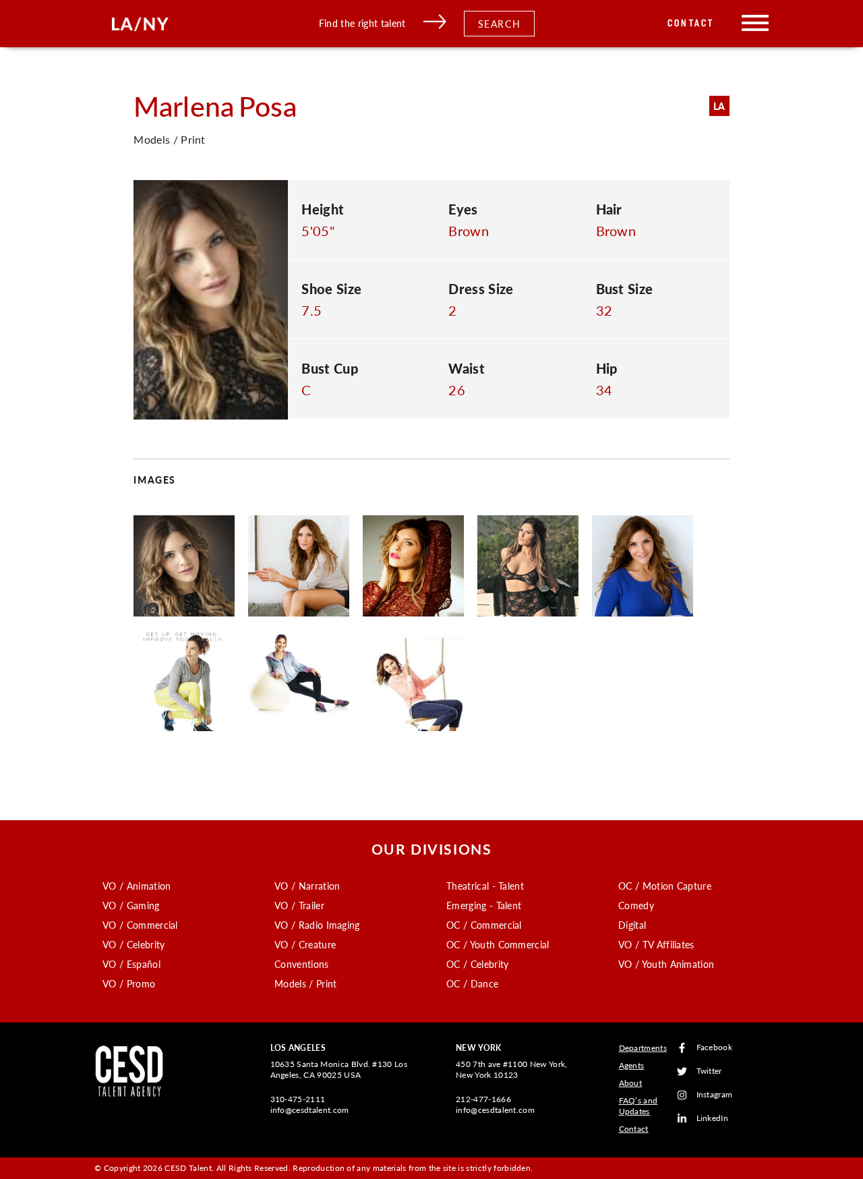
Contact (690, 23)
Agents (632, 1065)
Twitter (709, 1071)
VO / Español (131, 964)
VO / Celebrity (133, 944)
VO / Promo (128, 983)
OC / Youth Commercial (497, 944)
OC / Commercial (484, 924)
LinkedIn (712, 1119)
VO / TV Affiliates (656, 944)
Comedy (636, 905)
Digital (632, 924)
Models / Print (305, 983)
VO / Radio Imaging (317, 924)
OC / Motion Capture (664, 885)
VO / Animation (136, 885)
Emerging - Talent (483, 905)
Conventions (301, 964)
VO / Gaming (131, 905)
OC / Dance (472, 983)
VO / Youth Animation (666, 964)
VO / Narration (307, 885)
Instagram (714, 1095)
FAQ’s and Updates (638, 1106)
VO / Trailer (299, 905)
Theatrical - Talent (485, 885)
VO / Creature (305, 944)
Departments (643, 1048)
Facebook (714, 1048)
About (631, 1083)
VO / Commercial (140, 924)
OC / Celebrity (477, 964)
